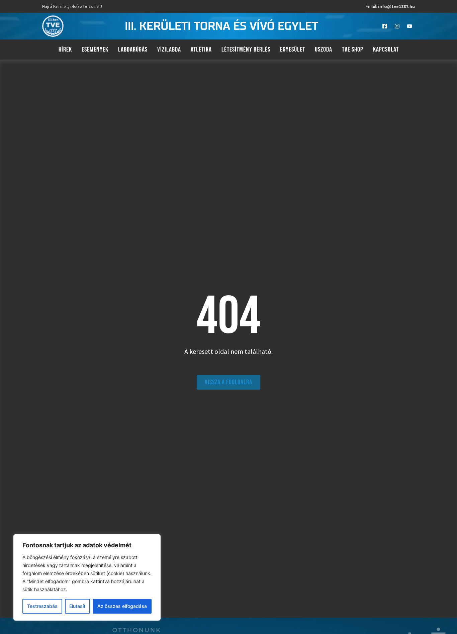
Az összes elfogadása (122, 606)
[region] (87, 577)
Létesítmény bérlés (245, 49)
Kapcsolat (386, 49)
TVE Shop (352, 49)
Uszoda (323, 49)
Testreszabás (42, 606)
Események (95, 49)
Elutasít (77, 606)
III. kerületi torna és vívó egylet (221, 26)
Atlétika (201, 49)
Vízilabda (169, 49)
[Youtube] (409, 26)
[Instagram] (397, 26)
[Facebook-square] (384, 26)
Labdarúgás (133, 49)
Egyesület (292, 49)
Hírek (65, 49)
